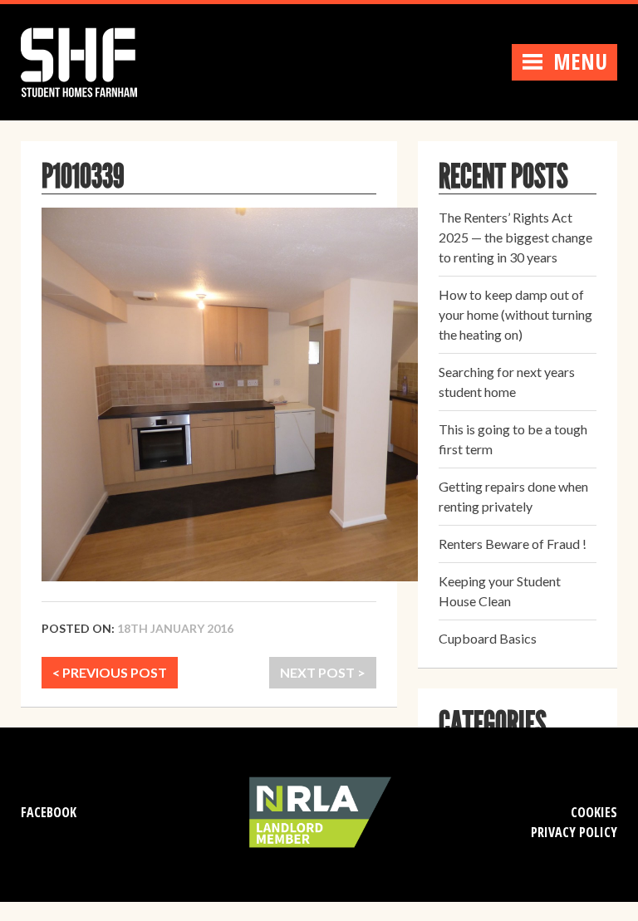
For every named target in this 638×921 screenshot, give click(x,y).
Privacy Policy (574, 832)
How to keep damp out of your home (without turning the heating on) (515, 314)
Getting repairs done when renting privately (513, 496)
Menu (580, 61)
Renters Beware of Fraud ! (512, 543)
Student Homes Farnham (95, 60)
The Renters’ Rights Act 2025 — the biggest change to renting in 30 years (515, 237)
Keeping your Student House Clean (500, 591)
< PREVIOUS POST (109, 672)
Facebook (48, 812)
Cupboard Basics (488, 638)
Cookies (594, 812)
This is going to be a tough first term (513, 439)
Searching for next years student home (507, 381)
